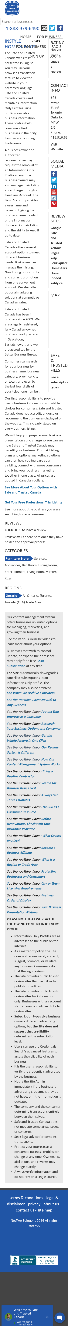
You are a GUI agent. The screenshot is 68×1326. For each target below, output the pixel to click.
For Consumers (31, 46)
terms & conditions (26, 1197)
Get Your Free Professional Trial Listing (33, 502)
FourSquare (59, 263)
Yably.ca (57, 283)
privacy (34, 1204)
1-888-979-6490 (22, 28)
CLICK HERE (13, 530)
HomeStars (59, 268)
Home (25, 37)
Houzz (55, 273)
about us (51, 1204)
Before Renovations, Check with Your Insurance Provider (29, 824)
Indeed (56, 278)
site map (44, 1210)
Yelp (54, 258)
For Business (49, 37)
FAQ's (56, 46)
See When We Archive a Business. (31, 693)
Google (56, 228)
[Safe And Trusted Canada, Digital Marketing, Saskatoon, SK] (34, 1236)
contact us (25, 1210)
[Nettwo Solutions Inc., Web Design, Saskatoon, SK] (34, 1249)
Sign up (37, 56)
